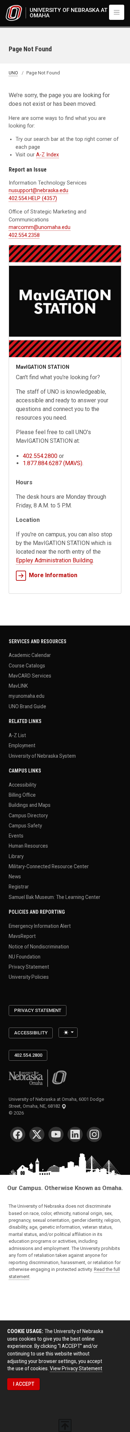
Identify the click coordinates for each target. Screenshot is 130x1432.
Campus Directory (28, 815)
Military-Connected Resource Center (49, 866)
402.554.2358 (24, 235)
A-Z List (17, 735)
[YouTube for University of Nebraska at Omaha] (56, 1134)
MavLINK (18, 686)
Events (16, 836)
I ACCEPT (23, 1384)
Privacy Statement (29, 967)
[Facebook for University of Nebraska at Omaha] (17, 1134)
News (15, 876)
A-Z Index (47, 154)
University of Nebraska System (42, 755)
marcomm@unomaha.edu (39, 227)
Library (16, 856)
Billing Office (22, 795)
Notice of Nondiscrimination (39, 946)
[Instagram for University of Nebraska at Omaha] (94, 1134)
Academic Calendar (30, 655)
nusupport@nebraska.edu (38, 190)
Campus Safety (25, 825)
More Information (53, 575)
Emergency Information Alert (40, 926)
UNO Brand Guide (27, 706)
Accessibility (22, 784)
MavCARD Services (30, 675)
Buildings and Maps (30, 805)
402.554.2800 (40, 456)
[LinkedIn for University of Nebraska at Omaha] (75, 1134)
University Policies (29, 977)
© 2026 (17, 1113)
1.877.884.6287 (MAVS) (52, 463)
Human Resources (28, 846)
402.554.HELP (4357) (33, 198)
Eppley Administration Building (54, 560)
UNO (13, 72)
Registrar (19, 887)
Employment (22, 745)
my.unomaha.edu (26, 696)
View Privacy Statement (76, 1368)
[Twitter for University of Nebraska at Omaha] (36, 1134)
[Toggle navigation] (116, 12)
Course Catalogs (27, 665)
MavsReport (22, 936)
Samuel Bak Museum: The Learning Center (54, 897)
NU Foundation (24, 956)
